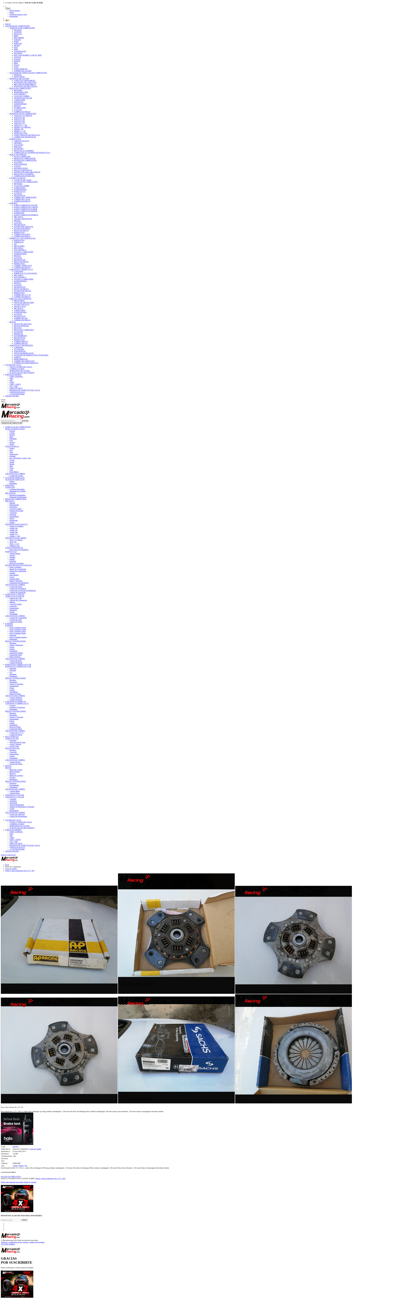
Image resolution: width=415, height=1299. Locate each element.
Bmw (11, 437)
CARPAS (17, 357)
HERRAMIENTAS (21, 359)
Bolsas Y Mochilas (16, 581)
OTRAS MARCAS (21, 69)
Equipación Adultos (16, 653)
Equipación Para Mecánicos (19, 583)
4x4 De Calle (14, 746)
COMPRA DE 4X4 (20, 318)
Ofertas (12, 481)
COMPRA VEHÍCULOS (23, 265)
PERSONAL (9, 485)
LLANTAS (18, 110)
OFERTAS (18, 75)
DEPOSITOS (18, 102)
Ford (11, 441)
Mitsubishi (13, 439)
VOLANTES (18, 145)
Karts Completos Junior (18, 631)
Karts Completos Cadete (18, 629)
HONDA (17, 61)
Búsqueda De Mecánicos (18, 497)
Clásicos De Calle (16, 598)
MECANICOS (10, 493)
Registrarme (14, 16)
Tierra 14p (13, 542)
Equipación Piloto (16, 729)
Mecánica (13, 680)
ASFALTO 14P (19, 117)
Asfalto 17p (14, 534)
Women (21, 1166)
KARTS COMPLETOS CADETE (26, 207)
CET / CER (14, 386)
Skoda (12, 444)
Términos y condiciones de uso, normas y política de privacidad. (23, 1242)
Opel (11, 452)
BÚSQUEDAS (19, 77)
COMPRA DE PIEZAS (22, 112)
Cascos (12, 577)
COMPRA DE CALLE (22, 199)
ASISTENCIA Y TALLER (14, 795)
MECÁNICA (18, 248)
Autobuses (13, 801)
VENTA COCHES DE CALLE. (21, 367)
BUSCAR (25, 421)
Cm (11, 672)
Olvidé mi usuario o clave (18, 14)
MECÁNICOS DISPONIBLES (25, 84)
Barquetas (13, 668)
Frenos (12, 518)
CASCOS (17, 166)
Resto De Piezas (15, 657)
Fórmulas (13, 670)
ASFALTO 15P (19, 119)
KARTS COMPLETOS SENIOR (25, 211)
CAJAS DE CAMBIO (22, 96)
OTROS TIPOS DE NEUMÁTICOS (27, 135)
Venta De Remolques (17, 805)
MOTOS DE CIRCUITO (23, 324)
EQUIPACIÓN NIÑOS (22, 228)
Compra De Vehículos (17, 814)
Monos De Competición (18, 569)
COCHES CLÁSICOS (18, 178)
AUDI (16, 67)
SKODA (17, 45)
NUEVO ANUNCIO (8, 855)
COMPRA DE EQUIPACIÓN (24, 176)
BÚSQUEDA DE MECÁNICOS (25, 86)
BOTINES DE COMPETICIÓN (25, 160)
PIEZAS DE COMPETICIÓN (20, 88)
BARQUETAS (19, 240)
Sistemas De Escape (16, 511)
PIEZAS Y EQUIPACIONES (15, 641)
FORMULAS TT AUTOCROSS (25, 273)
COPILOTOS (10, 487)
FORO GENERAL (16, 376)
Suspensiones (14, 516)
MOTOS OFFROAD (21, 326)
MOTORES (18, 90)
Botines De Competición (18, 571)
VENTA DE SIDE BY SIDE (24, 302)
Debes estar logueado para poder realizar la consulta (18, 1182)
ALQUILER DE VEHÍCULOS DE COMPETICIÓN (28, 73)
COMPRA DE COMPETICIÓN (25, 197)
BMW (16, 36)
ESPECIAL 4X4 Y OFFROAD (20, 299)
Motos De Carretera (16, 775)
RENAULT (18, 34)
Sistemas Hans (14, 579)
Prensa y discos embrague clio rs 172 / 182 (19, 871)
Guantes (12, 573)
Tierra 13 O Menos (16, 540)
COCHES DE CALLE (13, 365)
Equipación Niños (16, 655)
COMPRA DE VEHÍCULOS (24, 361)
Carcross (12, 705)
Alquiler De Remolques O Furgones (22, 807)
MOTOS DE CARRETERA (24, 330)
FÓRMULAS (18, 242)
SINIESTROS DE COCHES (20, 371)
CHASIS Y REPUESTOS (23, 219)
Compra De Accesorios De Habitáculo (23, 590)
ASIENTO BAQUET (21, 141)
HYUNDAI (18, 53)
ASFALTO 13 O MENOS (23, 116)
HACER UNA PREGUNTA (11, 1177)
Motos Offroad (15, 772)
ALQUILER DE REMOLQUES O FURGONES (31, 355)
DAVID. (16, 1147)
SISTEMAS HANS (21, 168)
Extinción (13, 561)
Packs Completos (15, 567)
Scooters (12, 777)
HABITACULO (11, 552)
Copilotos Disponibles (17, 489)
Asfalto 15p (14, 530)
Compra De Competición (18, 618)
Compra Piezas (15, 793)
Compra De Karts (16, 661)
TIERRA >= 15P (20, 131)
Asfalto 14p (14, 528)
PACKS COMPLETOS (22, 156)
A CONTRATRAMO (17, 394)
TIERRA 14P (18, 129)
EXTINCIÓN (18, 149)
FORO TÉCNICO (16, 388)
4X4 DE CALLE (20, 306)
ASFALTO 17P (19, 123)
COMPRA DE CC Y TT (22, 295)
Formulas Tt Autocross (17, 707)
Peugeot (12, 431)
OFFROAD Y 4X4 (20, 133)
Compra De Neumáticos (18, 589)
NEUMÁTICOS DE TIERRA (15, 538)
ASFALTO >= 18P (20, 125)
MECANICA (18, 217)
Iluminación (14, 520)
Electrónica (13, 507)
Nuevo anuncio (15, 10)
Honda (12, 464)
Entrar (12, 12)
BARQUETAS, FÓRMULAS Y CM (18, 664)
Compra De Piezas (16, 587)
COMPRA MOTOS (21, 341)
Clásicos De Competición (18, 600)
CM (15, 244)
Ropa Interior (14, 575)
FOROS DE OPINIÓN (13, 375)
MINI (16, 63)
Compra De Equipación (18, 592)
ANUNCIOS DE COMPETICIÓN (17, 26)
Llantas (12, 522)
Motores (12, 503)
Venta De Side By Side (17, 742)
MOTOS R (18, 328)
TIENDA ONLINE (12, 396)
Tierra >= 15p (14, 544)
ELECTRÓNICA (20, 94)
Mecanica (13, 643)
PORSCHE (18, 43)
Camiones (13, 799)
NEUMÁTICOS (19, 195)
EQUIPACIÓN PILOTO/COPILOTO (18, 565)
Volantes (12, 557)
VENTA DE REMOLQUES (24, 353)
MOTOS (13, 322)
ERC (11, 380)
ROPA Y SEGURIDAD (18, 154)
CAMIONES (18, 347)
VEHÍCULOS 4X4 (12, 738)
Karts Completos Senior (18, 633)
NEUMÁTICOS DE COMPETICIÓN (23, 114)
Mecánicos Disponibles (17, 495)
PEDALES (18, 147)
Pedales (12, 559)
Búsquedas (13, 483)
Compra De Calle (16, 620)
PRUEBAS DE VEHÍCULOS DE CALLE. (25, 390)
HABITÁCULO (15, 139)
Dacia (12, 468)
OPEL (16, 49)
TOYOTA (17, 57)
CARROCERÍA (19, 100)
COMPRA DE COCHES (22, 71)
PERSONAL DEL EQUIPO (19, 79)
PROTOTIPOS (19, 246)
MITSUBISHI (19, 38)
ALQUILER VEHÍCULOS (15, 478)
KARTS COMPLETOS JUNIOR (25, 209)
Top (25, 1166)
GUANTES (18, 162)
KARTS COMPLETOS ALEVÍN (25, 205)
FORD (16, 42)
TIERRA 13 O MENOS (22, 127)
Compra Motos (15, 791)
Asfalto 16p (14, 532)
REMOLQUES (19, 232)
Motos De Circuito (16, 770)
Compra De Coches (16, 476)
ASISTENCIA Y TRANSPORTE (21, 345)
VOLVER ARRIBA (8, 1244)
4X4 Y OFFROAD (11, 737)
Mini (11, 466)
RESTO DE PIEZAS (21, 230)
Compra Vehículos (16, 698)
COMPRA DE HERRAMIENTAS (26, 363)
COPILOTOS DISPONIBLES (24, 80)
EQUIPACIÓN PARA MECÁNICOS (27, 172)
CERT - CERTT (15, 384)
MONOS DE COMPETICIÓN (24, 158)
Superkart (13, 635)
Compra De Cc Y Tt (16, 733)
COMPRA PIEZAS (21, 343)
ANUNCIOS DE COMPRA (15, 474)
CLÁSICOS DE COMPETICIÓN (26, 182)
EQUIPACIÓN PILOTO (22, 291)
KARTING (13, 203)
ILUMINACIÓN (20, 108)
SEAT (16, 47)
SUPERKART (19, 213)
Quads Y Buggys (15, 744)
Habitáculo (13, 610)
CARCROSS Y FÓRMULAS (15, 701)
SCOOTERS (18, 332)
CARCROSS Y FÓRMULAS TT (21, 269)
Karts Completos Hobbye (18, 637)
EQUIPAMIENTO (20, 336)
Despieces (13, 783)
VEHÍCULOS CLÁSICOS (14, 594)
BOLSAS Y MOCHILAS (23, 170)
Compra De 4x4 (15, 762)
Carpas (12, 809)
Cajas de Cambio (11, 869)
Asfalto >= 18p (15, 536)
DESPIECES (18, 334)
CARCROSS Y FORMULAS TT (17, 703)
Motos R (12, 774)
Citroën (12, 433)
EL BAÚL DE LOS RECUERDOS (22, 373)
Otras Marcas (14, 472)
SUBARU (17, 40)
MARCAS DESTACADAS (15, 429)
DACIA (16, 65)
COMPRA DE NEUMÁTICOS (25, 137)
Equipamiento (14, 785)
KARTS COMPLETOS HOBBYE (26, 215)
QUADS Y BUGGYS (21, 304)
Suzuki (12, 462)
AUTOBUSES (19, 349)
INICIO (8, 24)
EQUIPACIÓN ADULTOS (23, 227)
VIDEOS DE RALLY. (17, 392)
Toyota (12, 460)
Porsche (12, 442)
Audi (11, 470)
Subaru (12, 448)
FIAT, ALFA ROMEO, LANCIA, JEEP (28, 55)
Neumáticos (14, 614)
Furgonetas (13, 803)
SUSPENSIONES (20, 104)
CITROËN (18, 32)
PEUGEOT (18, 30)
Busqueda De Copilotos (18, 491)
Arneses (12, 555)
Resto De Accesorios (17, 563)
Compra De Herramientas (18, 816)
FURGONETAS (20, 351)
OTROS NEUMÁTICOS (14, 548)
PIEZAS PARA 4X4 (12, 748)
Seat (11, 450)
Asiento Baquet (15, 553)
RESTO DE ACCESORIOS (24, 151)
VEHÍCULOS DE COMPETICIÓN (22, 28)
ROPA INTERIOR (20, 164)
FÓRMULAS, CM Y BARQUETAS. (23, 238)
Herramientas (14, 811)
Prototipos (13, 674)
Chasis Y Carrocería (16, 684)
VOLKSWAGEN (20, 51)
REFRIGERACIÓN (21, 92)
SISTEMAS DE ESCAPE (23, 98)
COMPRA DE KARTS (22, 234)
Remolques (13, 639)
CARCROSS (18, 271)
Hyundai (12, 456)
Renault (12, 435)
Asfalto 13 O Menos (16, 526)
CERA (12, 382)
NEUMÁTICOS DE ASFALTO (16, 524)
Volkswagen (14, 454)
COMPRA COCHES (17, 369)
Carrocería (13, 513)
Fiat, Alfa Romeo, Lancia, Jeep (20, 458)
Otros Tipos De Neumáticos (19, 550)
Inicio (7, 865)
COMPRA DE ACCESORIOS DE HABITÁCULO (32, 153)
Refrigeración (14, 505)
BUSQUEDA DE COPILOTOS (25, 82)
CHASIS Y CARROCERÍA (24, 252)
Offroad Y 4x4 (14, 546)
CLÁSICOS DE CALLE (22, 180)
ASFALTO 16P (19, 121)
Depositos (13, 515)
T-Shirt (15, 1166)
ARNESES (18, 143)
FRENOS (17, 106)
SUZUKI (17, 59)
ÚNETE (24, 1220)
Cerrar (8, 8)
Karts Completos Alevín (18, 627)
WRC (12, 378)
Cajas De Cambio (16, 509)
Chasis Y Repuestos (16, 645)
